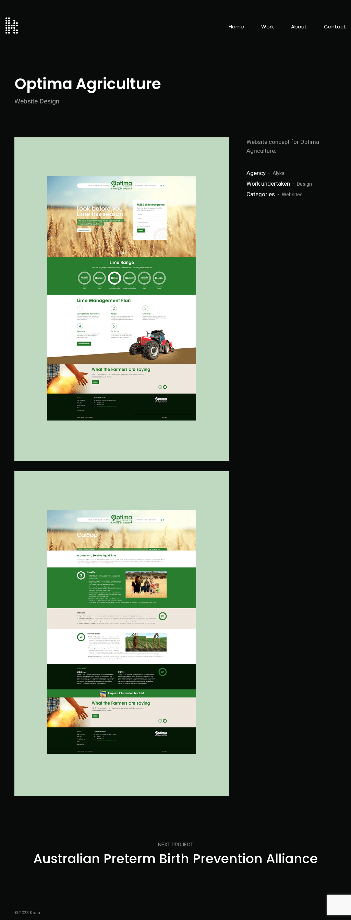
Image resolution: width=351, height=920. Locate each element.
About (299, 26)
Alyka (279, 173)
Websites (292, 194)
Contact (335, 26)
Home (236, 26)
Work (267, 26)
